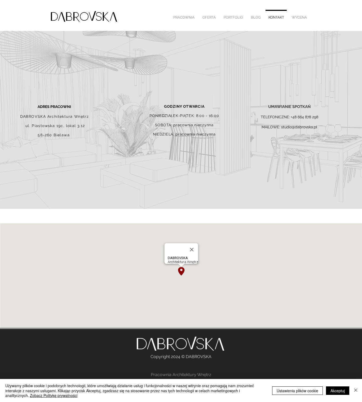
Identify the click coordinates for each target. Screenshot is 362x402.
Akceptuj (337, 390)
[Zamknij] (355, 390)
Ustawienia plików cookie (297, 390)
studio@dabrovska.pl (299, 127)
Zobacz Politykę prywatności (53, 395)
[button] (233, 15)
